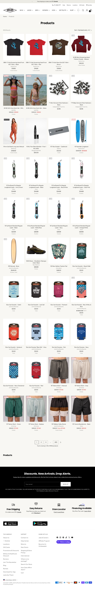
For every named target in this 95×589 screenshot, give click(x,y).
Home (5, 16)
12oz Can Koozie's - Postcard (58, 304)
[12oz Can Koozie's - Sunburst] (13, 332)
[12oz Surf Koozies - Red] (36, 370)
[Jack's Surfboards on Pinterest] (63, 538)
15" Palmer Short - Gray (81, 385)
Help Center (25, 541)
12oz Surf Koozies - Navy (81, 347)
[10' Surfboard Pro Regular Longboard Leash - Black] (36, 170)
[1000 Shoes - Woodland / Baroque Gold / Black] (36, 248)
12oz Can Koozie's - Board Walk (81, 266)
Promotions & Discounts (11, 550)
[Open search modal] (83, 10)
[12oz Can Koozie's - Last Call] (36, 289)
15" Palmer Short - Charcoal (59, 385)
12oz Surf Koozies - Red (36, 385)
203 (56, 442)
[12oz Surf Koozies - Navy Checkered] (13, 370)
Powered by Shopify (8, 584)
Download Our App (9, 572)
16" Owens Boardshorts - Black (81, 424)
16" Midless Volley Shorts (59, 424)
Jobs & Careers (43, 538)
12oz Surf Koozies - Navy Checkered (13, 385)
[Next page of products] (60, 442)
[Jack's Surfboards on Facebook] (57, 538)
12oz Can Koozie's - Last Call (36, 304)
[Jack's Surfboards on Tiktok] (66, 538)
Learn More (87, 511)
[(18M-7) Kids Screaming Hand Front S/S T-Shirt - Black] (13, 47)
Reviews (6, 559)
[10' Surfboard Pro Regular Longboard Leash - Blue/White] (58, 170)
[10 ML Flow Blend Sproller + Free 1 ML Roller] (36, 131)
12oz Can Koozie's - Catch (13, 304)
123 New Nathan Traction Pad (58, 266)
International (25, 556)
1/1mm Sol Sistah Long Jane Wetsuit (13, 146)
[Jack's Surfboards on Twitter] (69, 538)
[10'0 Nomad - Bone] (13, 251)
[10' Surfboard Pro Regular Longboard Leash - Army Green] (13, 170)
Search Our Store (26, 564)
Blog (4, 565)
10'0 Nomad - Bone (13, 266)
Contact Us (24, 538)
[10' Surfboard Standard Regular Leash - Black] (13, 210)
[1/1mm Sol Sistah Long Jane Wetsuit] (13, 131)
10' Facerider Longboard (81, 146)
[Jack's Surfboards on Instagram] (60, 538)
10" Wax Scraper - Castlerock (58, 146)
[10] (58, 131)
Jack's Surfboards (16, 582)
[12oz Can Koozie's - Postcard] (58, 289)
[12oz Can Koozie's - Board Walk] (81, 251)
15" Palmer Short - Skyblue (36, 424)
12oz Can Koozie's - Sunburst (13, 347)
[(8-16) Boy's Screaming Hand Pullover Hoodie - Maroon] (81, 44)
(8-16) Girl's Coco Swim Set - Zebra (36, 108)
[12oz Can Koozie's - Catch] (13, 289)
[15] (58, 370)
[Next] (63, 1)
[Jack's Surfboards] (10, 10)
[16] (58, 409)
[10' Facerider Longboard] (81, 131)
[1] (58, 87)
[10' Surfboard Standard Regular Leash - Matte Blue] (36, 210)
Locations (6, 544)
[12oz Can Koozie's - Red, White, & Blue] (81, 289)
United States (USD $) (10, 580)
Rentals (5, 568)
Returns (23, 544)
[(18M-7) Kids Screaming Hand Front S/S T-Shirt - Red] (36, 47)
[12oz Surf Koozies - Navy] (81, 332)
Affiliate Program (44, 541)
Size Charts (24, 547)
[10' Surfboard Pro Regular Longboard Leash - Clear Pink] (81, 170)
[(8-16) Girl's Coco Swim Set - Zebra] (36, 90)
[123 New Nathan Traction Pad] (58, 251)
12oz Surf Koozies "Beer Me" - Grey (36, 347)
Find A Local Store (59, 512)
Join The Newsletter (9, 562)
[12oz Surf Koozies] (36, 332)
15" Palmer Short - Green (13, 424)
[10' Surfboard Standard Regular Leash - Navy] (58, 210)
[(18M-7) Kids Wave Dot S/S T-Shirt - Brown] (58, 47)
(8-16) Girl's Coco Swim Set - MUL (13, 108)
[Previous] (32, 1)
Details (19, 512)
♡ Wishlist (6, 541)
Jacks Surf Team (8, 575)
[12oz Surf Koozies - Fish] (58, 332)
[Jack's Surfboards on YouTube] (72, 538)
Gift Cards (6, 547)
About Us (6, 538)
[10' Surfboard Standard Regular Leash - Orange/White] (81, 210)
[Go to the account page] (87, 10)
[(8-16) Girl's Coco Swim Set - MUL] (13, 90)
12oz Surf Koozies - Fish (59, 347)
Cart (22, 573)
